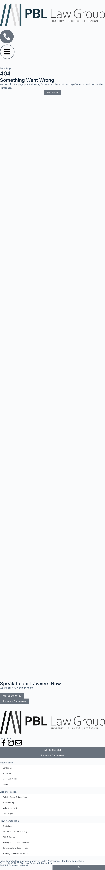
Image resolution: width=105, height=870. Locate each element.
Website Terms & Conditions (15, 797)
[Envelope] (18, 742)
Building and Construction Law (16, 842)
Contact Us (7, 768)
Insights (6, 784)
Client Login (8, 813)
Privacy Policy (8, 802)
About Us (7, 773)
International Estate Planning (15, 831)
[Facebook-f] (3, 742)
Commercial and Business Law (15, 848)
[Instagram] (11, 742)
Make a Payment (10, 808)
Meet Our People (10, 779)
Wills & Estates (9, 837)
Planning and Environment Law (16, 853)
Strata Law (7, 826)
